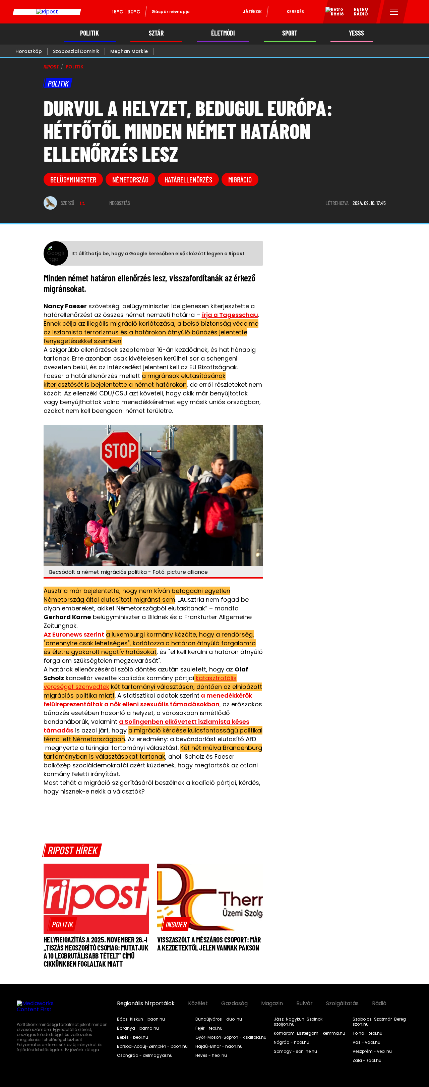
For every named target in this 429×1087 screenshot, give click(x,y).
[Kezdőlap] (47, 12)
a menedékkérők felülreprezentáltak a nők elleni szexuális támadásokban (148, 699)
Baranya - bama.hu (138, 1028)
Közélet (198, 1003)
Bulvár (304, 1003)
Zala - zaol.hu (367, 1060)
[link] (62, 924)
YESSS (356, 33)
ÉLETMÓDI (223, 33)
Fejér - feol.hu (209, 1028)
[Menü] (394, 11)
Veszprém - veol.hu (372, 1051)
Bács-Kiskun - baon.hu (141, 1019)
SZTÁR (156, 33)
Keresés (295, 11)
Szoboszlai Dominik (76, 51)
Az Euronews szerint (74, 634)
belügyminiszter (73, 179)
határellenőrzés (188, 179)
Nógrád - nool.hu (291, 1042)
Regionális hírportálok (146, 1003)
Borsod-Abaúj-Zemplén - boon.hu (152, 1046)
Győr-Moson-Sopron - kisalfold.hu (230, 1037)
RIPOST (51, 66)
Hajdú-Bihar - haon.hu (219, 1046)
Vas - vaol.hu (366, 1042)
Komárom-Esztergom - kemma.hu (309, 1033)
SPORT (289, 33)
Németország (130, 179)
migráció (240, 179)
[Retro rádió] (332, 13)
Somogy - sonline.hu (295, 1051)
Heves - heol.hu (211, 1055)
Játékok (252, 11)
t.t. (82, 203)
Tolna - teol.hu (367, 1033)
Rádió (379, 1003)
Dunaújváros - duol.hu (218, 1019)
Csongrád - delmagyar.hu (145, 1055)
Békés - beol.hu (132, 1037)
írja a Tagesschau (230, 315)
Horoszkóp (28, 51)
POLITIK (89, 33)
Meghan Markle (129, 51)
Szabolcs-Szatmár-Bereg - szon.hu (381, 1022)
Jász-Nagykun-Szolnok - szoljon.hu (300, 1022)
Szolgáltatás (342, 1003)
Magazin (272, 1003)
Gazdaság (234, 1003)
